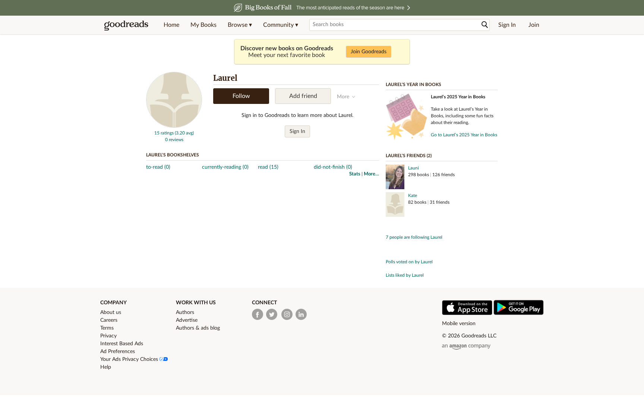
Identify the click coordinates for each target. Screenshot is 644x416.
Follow (241, 96)
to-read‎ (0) (158, 167)
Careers (108, 320)
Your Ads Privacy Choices (130, 359)
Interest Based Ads (121, 343)
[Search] (485, 24)
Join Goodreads (368, 51)
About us (110, 312)
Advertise (187, 320)
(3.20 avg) (184, 133)
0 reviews (174, 139)
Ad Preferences (117, 351)
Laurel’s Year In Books (413, 84)
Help (105, 367)
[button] (240, 25)
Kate (412, 195)
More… (371, 174)
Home (171, 25)
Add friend (303, 96)
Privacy (108, 336)
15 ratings (164, 133)
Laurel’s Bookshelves (172, 155)
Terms (107, 328)
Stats (354, 174)
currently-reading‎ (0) (225, 167)
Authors (185, 312)
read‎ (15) (268, 167)
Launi (413, 168)
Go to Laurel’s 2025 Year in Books (464, 135)
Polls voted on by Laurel (409, 262)
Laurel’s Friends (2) (409, 155)
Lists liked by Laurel (405, 275)
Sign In (507, 25)
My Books (203, 25)
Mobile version (459, 323)
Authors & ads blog (198, 328)
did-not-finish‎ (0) (333, 167)
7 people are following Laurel (414, 237)
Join (533, 25)
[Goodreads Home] (126, 25)
